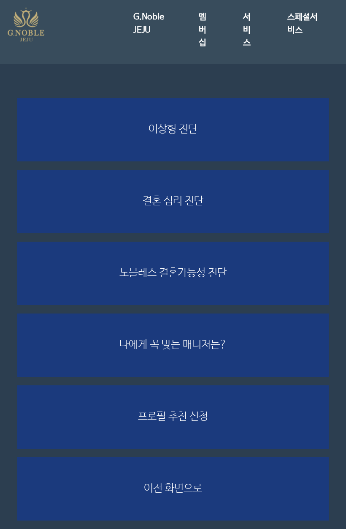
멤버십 (202, 29)
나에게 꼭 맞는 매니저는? (173, 345)
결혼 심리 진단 (173, 201)
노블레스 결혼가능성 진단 (173, 273)
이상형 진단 (173, 129)
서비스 (247, 29)
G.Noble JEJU (148, 23)
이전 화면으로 (173, 488)
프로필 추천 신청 (173, 417)
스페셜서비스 (302, 23)
